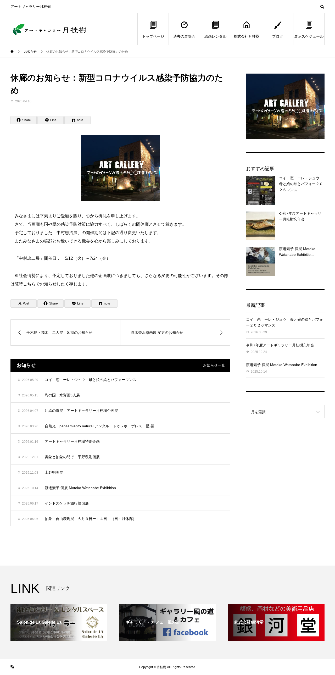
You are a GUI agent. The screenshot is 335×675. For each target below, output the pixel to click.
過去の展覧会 (184, 36)
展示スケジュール (308, 36)
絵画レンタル (215, 36)
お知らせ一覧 (214, 365)
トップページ (153, 36)
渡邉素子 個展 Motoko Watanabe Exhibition (281, 365)
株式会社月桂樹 (246, 36)
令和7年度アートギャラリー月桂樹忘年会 (280, 345)
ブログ (277, 36)
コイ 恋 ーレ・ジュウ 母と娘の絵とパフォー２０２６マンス (301, 184)
